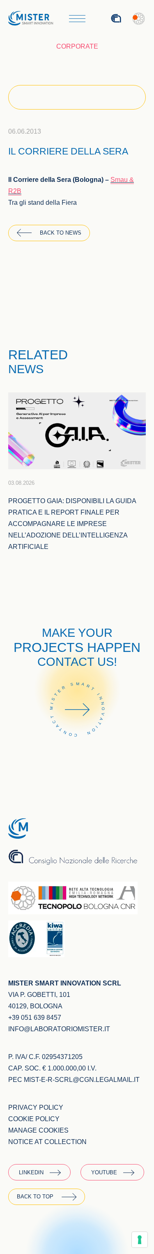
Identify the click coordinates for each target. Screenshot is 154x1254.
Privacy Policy (35, 1107)
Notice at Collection (47, 1141)
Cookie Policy (34, 1118)
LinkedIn (31, 1172)
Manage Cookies (38, 1130)
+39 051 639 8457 (34, 1017)
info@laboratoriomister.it (59, 1029)
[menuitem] (93, 18)
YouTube (104, 1172)
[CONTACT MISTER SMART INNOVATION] (77, 747)
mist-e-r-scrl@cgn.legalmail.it (82, 1079)
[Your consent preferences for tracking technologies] (139, 1239)
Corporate (77, 46)
